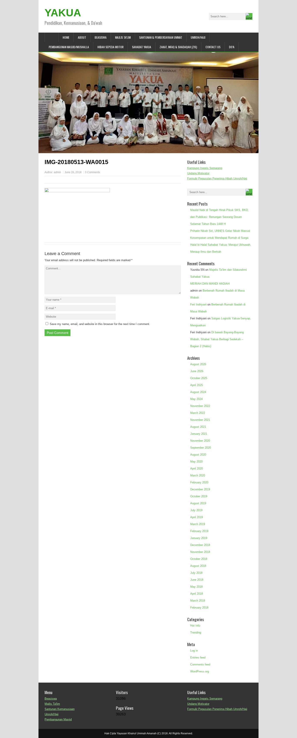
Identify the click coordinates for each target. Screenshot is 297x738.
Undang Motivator (198, 173)
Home (66, 37)
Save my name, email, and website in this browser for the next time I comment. (100, 324)
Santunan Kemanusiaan (60, 709)
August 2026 (198, 364)
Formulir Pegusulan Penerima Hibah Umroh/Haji (217, 178)
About (82, 37)
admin (57, 172)
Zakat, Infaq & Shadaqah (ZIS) (178, 47)
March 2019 (197, 524)
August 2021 (198, 426)
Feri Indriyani (198, 304)
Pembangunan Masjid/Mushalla (69, 47)
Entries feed (197, 657)
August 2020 (198, 454)
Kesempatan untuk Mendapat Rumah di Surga (219, 237)
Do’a (231, 47)
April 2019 (196, 517)
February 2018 (199, 607)
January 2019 (198, 538)
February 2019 (199, 531)
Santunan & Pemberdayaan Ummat (160, 37)
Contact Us (212, 47)
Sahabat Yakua (141, 47)
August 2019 (198, 503)
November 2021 (200, 419)
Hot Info (195, 625)
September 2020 (200, 447)
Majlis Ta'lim (52, 703)
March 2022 (197, 413)
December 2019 (200, 489)
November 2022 (200, 406)
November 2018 (200, 552)
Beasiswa (101, 37)
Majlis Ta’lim (123, 37)
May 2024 (196, 399)
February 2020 (199, 482)
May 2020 (196, 461)
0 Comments (92, 172)
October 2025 (198, 378)
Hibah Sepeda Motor (110, 47)
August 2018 (198, 565)
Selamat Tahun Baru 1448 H (208, 224)
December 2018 (200, 545)
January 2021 (198, 433)
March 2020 (197, 475)
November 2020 (200, 440)
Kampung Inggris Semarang (204, 168)
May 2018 (196, 586)
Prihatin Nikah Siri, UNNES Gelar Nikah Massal (220, 230)
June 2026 (196, 371)
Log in (194, 650)
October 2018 (198, 559)
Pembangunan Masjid (58, 719)
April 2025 (196, 385)
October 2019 (198, 496)
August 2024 (198, 392)
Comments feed (200, 664)
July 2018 (196, 572)
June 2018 (196, 579)
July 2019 (196, 510)
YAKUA (63, 12)
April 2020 (196, 468)
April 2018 (196, 593)
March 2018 (197, 600)
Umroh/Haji (198, 37)
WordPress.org (199, 671)
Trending (195, 632)
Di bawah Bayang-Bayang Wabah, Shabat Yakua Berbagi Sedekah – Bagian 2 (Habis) (217, 339)
